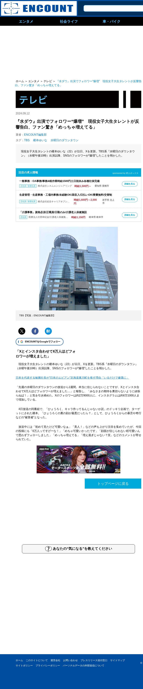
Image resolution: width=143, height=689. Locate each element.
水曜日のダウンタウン (64, 140)
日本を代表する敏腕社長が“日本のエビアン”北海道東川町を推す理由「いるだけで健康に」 (72, 377)
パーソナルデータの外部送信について (83, 665)
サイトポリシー (24, 665)
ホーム (19, 660)
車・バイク (112, 21)
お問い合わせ (70, 660)
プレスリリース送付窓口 (94, 660)
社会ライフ (69, 21)
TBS (27, 140)
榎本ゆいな (40, 140)
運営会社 (55, 660)
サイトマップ (117, 660)
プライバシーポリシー (48, 665)
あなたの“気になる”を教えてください (82, 548)
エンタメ (26, 21)
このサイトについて (37, 660)
